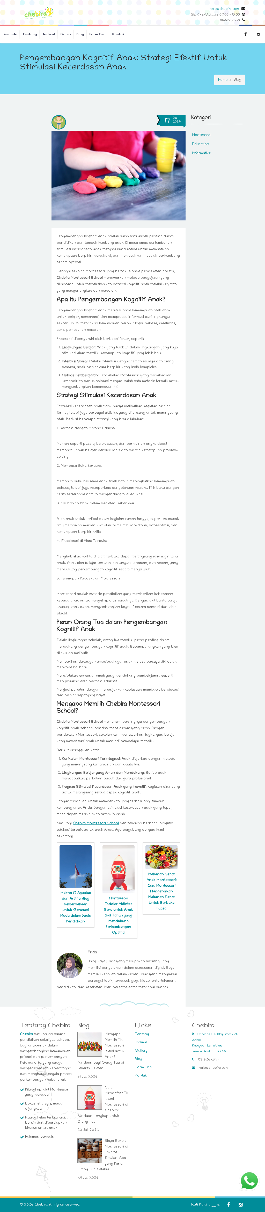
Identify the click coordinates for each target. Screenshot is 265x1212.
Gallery (141, 1051)
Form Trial (98, 34)
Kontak (118, 34)
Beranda (10, 34)
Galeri (65, 34)
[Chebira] (39, 14)
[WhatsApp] (249, 1181)
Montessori (201, 135)
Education (200, 144)
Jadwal (48, 34)
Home (222, 80)
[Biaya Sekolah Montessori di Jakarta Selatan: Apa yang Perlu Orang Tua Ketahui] (89, 1150)
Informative (201, 153)
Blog (80, 34)
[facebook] (228, 1204)
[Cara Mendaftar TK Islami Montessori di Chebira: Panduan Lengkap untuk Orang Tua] (89, 1097)
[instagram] (240, 1204)
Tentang (30, 34)
